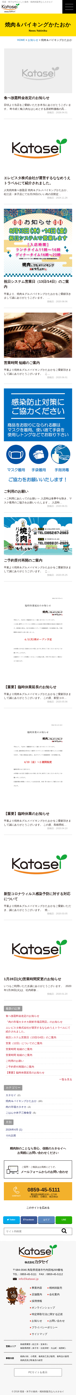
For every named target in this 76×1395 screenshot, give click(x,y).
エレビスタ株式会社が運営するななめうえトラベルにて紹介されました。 (37, 180)
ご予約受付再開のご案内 (23, 560)
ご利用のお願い (16, 491)
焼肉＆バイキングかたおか (21, 1101)
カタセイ (11, 1095)
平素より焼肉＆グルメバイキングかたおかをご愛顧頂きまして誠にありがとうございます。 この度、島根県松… (37, 822)
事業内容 (37, 1287)
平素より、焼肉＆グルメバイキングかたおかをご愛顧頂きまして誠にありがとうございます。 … (37, 295)
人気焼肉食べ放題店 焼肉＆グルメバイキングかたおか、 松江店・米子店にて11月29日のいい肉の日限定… (36, 192)
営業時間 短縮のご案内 (22, 363)
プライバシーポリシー (45, 1327)
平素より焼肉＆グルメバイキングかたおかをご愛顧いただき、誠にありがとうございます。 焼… (37, 907)
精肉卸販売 (55, 1287)
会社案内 (54, 1294)
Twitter (12, 1219)
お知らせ (37, 1320)
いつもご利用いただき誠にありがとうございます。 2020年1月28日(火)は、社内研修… (37, 988)
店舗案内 (37, 1294)
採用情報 (37, 1300)
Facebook (29, 1219)
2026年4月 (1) (14, 1129)
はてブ (46, 1219)
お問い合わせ (57, 1320)
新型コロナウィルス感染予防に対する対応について (37, 896)
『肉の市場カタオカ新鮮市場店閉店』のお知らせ (34, 1021)
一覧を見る (65, 1079)
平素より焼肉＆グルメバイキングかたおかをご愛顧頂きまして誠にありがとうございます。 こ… (37, 371)
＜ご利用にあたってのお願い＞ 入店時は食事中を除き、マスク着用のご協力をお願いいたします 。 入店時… (38, 500)
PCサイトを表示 (37, 1372)
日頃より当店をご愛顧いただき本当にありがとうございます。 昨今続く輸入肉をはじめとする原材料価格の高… (37, 106)
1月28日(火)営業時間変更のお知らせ (32, 979)
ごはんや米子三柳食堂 (19, 1112)
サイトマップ (39, 1333)
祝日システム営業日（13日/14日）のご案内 (36, 284)
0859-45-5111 (28, 1274)
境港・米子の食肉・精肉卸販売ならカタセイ (42, 1391)
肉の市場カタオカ (16, 1106)
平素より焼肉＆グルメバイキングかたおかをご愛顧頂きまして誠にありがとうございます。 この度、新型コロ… (37, 696)
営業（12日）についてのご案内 (24, 1043)
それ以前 (11, 1135)
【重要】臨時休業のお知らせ (26, 814)
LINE (64, 1219)
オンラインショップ (43, 1307)
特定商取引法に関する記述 (47, 1314)
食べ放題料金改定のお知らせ (26, 98)
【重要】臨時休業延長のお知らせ (30, 687)
